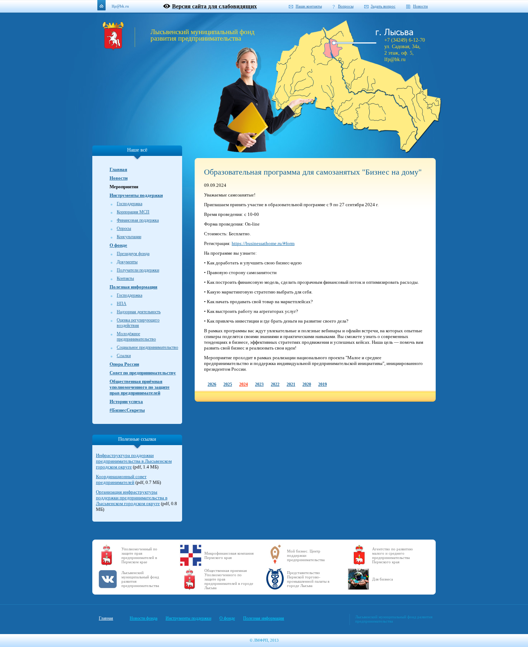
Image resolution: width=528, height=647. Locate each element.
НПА (121, 303)
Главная (118, 169)
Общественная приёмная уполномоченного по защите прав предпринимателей (140, 387)
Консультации (129, 236)
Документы (127, 261)
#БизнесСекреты (127, 410)
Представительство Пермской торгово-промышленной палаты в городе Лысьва (308, 579)
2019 (322, 384)
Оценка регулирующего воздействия (138, 323)
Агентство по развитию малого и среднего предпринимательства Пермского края (392, 555)
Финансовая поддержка (138, 220)
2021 (291, 384)
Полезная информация (133, 287)
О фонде (118, 245)
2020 (306, 384)
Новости (420, 6)
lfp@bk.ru (120, 6)
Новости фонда (143, 618)
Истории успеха (126, 401)
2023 (259, 384)
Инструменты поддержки (136, 195)
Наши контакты (309, 6)
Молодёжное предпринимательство (136, 336)
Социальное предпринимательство (147, 347)
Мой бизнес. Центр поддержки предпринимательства (306, 555)
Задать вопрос (383, 6)
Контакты (125, 278)
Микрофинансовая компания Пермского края (229, 555)
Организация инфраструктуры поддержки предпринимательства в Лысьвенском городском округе (131, 497)
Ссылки (124, 355)
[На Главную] (113, 49)
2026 (212, 384)
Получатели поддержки (138, 270)
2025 (227, 384)
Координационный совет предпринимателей (121, 479)
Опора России (124, 364)
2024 (243, 384)
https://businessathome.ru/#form (263, 243)
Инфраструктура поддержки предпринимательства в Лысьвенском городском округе (134, 461)
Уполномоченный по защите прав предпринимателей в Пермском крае (139, 555)
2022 (275, 384)
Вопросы (345, 6)
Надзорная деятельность (139, 311)
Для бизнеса (382, 579)
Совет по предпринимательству (143, 372)
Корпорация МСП (133, 211)
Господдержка (129, 203)
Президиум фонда (133, 253)
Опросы (124, 228)
